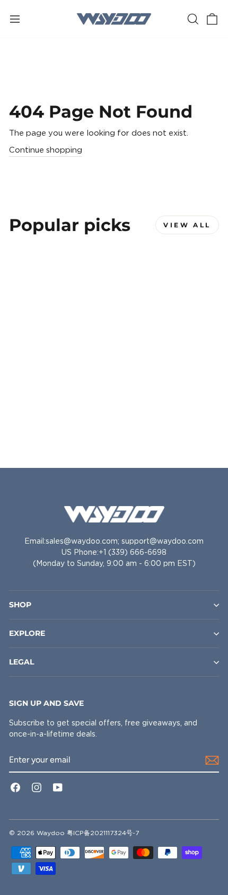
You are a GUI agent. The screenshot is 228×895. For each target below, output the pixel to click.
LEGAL (21, 662)
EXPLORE (27, 633)
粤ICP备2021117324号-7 (103, 833)
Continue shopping (45, 150)
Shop (20, 604)
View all (187, 225)
